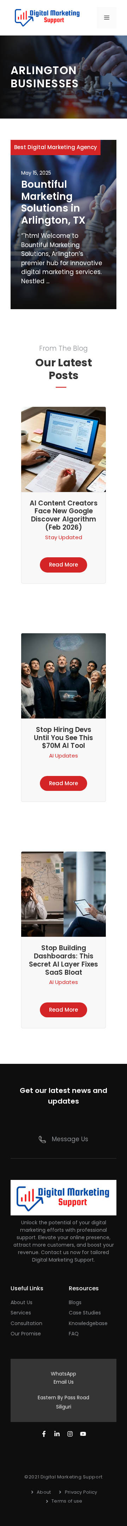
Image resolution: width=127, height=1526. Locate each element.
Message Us (70, 1139)
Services (21, 1312)
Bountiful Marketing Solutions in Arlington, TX (53, 202)
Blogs (75, 1302)
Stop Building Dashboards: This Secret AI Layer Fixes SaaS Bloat (63, 960)
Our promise (26, 1333)
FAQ (74, 1333)
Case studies (85, 1312)
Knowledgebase (88, 1323)
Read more (63, 564)
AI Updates (63, 755)
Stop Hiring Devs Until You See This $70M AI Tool (63, 738)
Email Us (64, 1381)
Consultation (26, 1323)
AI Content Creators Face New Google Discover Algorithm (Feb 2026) (64, 515)
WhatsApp (63, 1373)
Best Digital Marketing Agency (55, 147)
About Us (21, 1302)
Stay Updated (63, 537)
